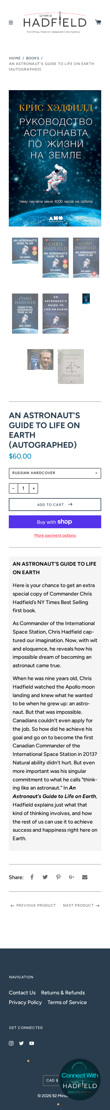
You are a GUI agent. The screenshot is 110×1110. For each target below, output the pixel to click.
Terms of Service (67, 1002)
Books (32, 58)
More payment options (55, 535)
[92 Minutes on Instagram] (11, 1043)
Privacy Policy (25, 1002)
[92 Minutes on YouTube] (31, 1043)
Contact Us (22, 992)
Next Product (78, 905)
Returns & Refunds (63, 992)
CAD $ (52, 1080)
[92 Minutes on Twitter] (21, 1043)
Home (15, 58)
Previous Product (36, 905)
